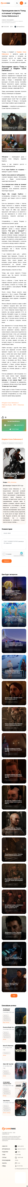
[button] (17, 3)
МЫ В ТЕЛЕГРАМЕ (18, 1153)
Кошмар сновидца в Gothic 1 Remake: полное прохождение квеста (13, 750)
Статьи (4, 1157)
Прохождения (9, 597)
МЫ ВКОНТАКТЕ (21, 1149)
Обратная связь (19, 1159)
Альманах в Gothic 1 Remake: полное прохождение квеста (13, 828)
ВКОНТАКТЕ (20, 425)
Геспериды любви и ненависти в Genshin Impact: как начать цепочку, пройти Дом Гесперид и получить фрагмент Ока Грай (14, 618)
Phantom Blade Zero (8, 1027)
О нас (18, 1163)
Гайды (4, 1166)
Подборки (5, 1151)
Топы (3, 1154)
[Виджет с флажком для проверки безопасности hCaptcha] (13, 554)
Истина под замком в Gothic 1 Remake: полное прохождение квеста (13, 802)
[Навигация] (25, 3)
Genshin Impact (17, 597)
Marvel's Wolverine (8, 1045)
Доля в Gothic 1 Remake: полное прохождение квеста (13, 698)
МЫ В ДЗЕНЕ (20, 1146)
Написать (6, 561)
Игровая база (6, 1149)
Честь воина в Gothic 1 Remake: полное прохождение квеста (14, 724)
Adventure (21, 405)
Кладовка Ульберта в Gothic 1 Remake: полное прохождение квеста (13, 776)
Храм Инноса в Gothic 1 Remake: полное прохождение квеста (14, 854)
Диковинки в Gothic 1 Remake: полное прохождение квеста (13, 933)
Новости (4, 1146)
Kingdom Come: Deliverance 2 (11, 403)
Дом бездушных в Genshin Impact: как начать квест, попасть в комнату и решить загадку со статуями (13, 592)
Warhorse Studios (7, 405)
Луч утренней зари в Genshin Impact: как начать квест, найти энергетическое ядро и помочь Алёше (14, 644)
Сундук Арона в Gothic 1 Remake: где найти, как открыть (11, 985)
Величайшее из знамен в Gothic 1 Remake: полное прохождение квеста (14, 880)
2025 (4, 407)
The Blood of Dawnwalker (6, 1009)
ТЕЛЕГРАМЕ (15, 429)
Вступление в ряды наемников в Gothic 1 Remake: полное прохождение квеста (14, 906)
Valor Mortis (6, 1100)
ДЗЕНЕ (8, 425)
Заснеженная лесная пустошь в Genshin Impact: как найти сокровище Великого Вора (14, 672)
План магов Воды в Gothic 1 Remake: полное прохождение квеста (13, 958)
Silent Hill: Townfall (8, 1064)
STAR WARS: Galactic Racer (7, 1083)
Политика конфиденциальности (20, 1167)
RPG (15, 405)
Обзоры (4, 1163)
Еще (14, 995)
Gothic (15, 701)
